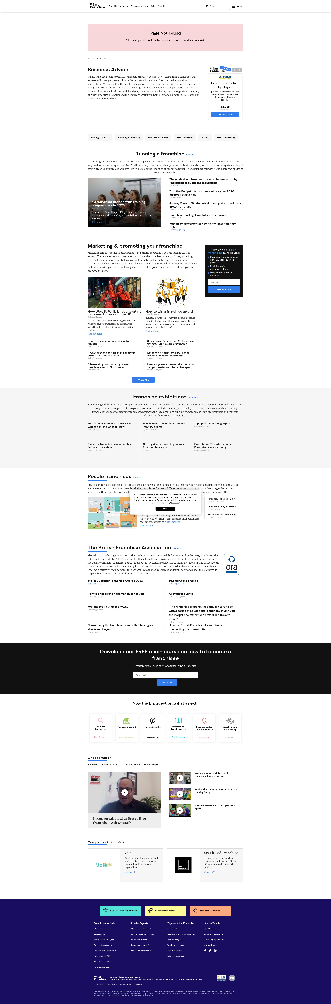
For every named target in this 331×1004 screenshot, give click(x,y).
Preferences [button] (175, 503)
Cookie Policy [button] (185, 500)
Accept (165, 509)
